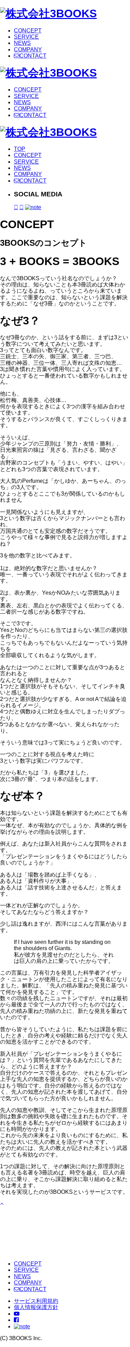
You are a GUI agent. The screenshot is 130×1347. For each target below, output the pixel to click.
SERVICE (26, 37)
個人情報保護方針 (36, 1307)
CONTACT (32, 56)
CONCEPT (28, 30)
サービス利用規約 (36, 1301)
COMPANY (28, 49)
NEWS (22, 43)
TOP (19, 149)
